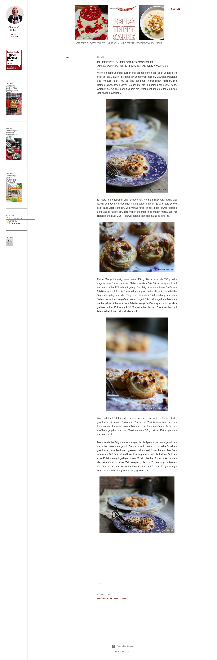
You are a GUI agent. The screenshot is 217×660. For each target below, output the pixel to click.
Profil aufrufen (14, 36)
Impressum (113, 43)
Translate (16, 223)
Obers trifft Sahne (13, 28)
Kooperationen (145, 43)
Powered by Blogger (124, 646)
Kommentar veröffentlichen (111, 599)
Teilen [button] (67, 57)
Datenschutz (97, 43)
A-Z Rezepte (127, 43)
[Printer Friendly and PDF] (9, 245)
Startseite (81, 43)
